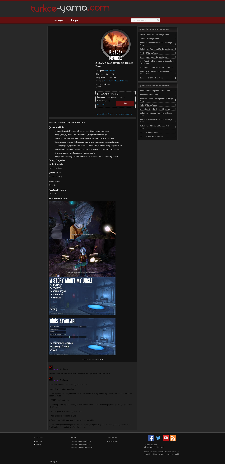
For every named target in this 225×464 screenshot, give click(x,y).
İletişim (74, 20)
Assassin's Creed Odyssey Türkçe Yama (156, 67)
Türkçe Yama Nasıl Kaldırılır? (82, 447)
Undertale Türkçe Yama (150, 94)
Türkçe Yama (149, 447)
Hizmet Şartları (166, 454)
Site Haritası (113, 441)
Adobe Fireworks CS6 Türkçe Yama (154, 34)
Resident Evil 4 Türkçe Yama (151, 78)
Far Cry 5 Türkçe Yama (149, 132)
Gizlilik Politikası (152, 454)
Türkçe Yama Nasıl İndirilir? (82, 441)
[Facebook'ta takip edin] (151, 440)
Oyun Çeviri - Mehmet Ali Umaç (116, 81)
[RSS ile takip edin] (173, 440)
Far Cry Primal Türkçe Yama (151, 136)
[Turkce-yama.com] (70, 13)
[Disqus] (92, 397)
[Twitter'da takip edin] (158, 440)
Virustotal (101, 104)
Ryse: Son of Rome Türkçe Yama (153, 57)
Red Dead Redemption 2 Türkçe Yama (155, 90)
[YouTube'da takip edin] (166, 440)
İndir (125, 103)
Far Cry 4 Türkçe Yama (149, 53)
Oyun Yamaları (109, 70)
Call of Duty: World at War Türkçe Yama (156, 49)
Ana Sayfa (58, 20)
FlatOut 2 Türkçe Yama (149, 38)
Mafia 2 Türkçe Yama (148, 105)
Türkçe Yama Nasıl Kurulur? (82, 444)
